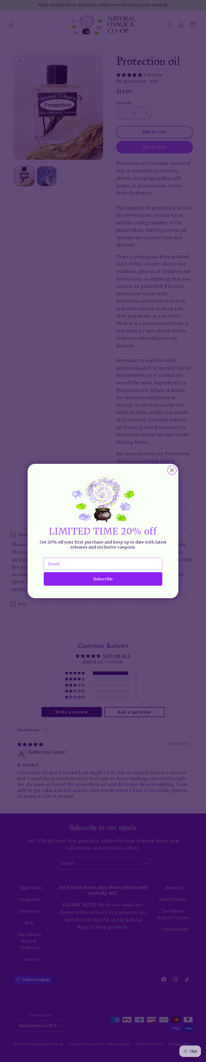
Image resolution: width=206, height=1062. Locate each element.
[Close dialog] (172, 470)
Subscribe (103, 578)
